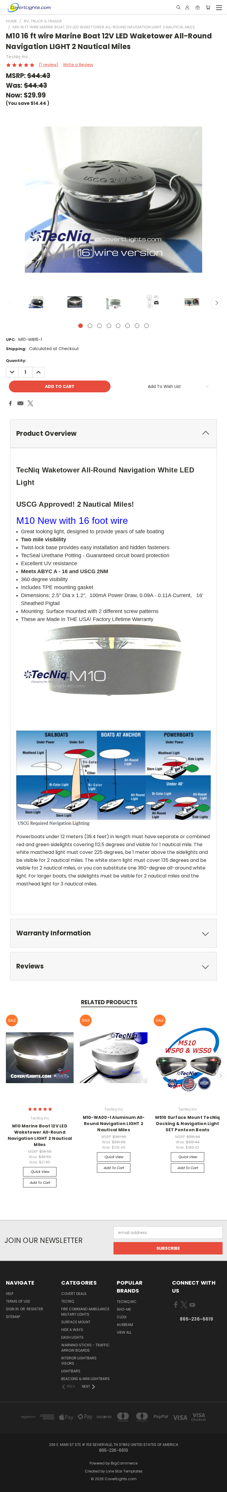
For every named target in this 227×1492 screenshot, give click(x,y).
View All (124, 1332)
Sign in (13, 1308)
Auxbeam (125, 1324)
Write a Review (78, 65)
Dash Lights (72, 1337)
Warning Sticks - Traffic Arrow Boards (85, 1348)
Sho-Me (124, 1309)
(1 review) (49, 65)
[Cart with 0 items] (208, 7)
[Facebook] (10, 403)
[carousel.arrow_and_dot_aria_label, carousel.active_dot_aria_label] (80, 326)
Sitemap (13, 1316)
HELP (9, 1293)
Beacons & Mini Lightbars (85, 1378)
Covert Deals (74, 1293)
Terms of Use (18, 1301)
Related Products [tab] (109, 1002)
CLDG (122, 1316)
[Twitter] (30, 403)
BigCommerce (124, 1463)
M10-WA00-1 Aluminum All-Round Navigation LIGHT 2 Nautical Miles (114, 1123)
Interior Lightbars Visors (79, 1361)
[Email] (20, 403)
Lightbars (70, 1371)
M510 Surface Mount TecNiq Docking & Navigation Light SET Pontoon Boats (187, 1123)
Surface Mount (75, 1321)
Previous (10, 303)
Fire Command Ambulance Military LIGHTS (85, 1311)
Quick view (39, 1171)
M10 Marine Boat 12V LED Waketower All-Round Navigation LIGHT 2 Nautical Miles (40, 1135)
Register (35, 1308)
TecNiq (67, 1301)
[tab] (113, 433)
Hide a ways (72, 1329)
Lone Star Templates (124, 1471)
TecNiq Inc (127, 1301)
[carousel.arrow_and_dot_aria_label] (90, 326)
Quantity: (16, 360)
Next (217, 303)
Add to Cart (40, 1182)
